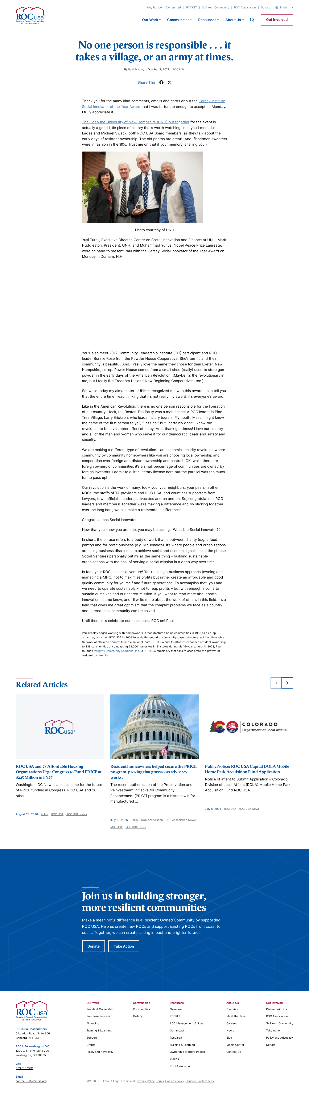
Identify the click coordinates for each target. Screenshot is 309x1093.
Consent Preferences (200, 1081)
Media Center (235, 1044)
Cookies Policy (174, 1081)
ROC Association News (181, 820)
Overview (176, 1009)
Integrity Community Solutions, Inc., (117, 651)
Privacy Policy (145, 1081)
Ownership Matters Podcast (188, 1051)
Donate (265, 7)
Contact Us (233, 1051)
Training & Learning (99, 1030)
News (230, 1030)
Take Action (124, 946)
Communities (178, 20)
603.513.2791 (24, 1068)
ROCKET (191, 7)
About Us (233, 20)
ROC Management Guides (187, 1023)
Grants (91, 1044)
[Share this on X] (170, 82)
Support (92, 1037)
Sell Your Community (215, 7)
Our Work (150, 20)
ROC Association (245, 7)
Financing (93, 1023)
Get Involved (277, 19)
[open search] (252, 19)
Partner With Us (276, 1009)
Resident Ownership (100, 1009)
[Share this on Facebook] (161, 82)
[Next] (287, 683)
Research (176, 1037)
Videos (174, 1059)
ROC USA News (76, 814)
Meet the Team (236, 1016)
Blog (229, 1037)
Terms (160, 1081)
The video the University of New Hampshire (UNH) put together (135, 122)
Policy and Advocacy (100, 1051)
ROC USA (179, 69)
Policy (44, 814)
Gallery (137, 1016)
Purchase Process (98, 1016)
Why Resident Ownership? (164, 7)
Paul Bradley (136, 69)
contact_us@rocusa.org (31, 1081)
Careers (231, 1023)
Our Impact (177, 1030)
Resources (207, 20)
